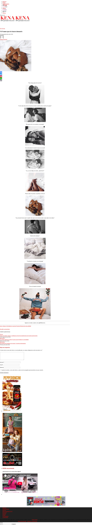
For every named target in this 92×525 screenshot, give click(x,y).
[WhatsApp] (35, 78)
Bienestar (2, 338)
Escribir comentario (5, 329)
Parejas (18, 326)
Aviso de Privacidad (22, 521)
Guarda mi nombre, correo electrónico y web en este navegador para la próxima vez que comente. (22, 370)
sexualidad (28, 326)
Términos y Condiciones (32, 521)
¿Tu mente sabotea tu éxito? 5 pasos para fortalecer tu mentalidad (14, 339)
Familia (4, 513)
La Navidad (5, 517)
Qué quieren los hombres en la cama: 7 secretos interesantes (13, 343)
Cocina (4, 510)
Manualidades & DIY (7, 511)
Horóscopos (5, 516)
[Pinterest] (35, 76)
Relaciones (22, 326)
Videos (4, 13)
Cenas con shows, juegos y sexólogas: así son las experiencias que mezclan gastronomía (18, 335)
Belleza (4, 1)
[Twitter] (35, 74)
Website (2, 367)
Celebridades (6, 4)
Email (1, 365)
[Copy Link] (35, 80)
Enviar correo (34, 520)
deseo (4, 326)
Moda (4, 2)
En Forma (2, 28)
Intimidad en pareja (11, 326)
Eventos (5, 512)
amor (1, 326)
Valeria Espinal (3, 39)
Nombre (2, 362)
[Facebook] (35, 72)
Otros (1, 334)
